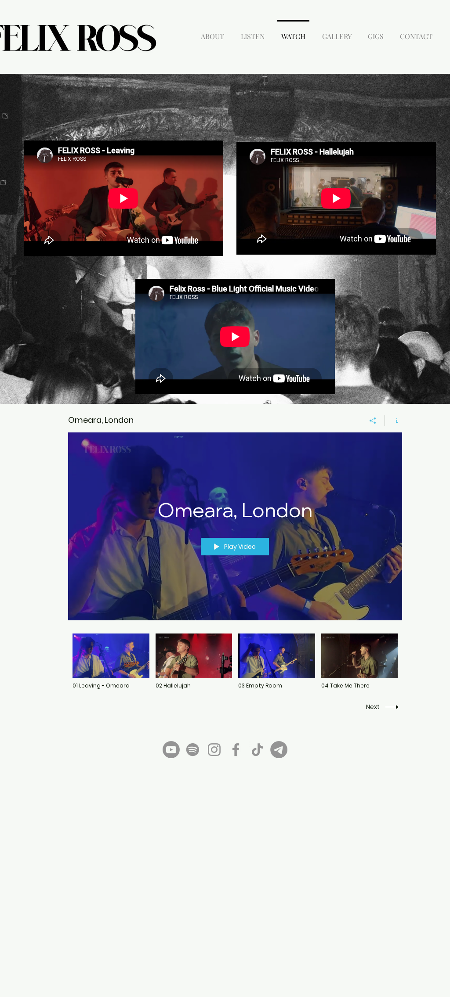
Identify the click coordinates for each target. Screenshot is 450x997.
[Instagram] (214, 749)
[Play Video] (110, 661)
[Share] (373, 420)
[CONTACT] (278, 749)
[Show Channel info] (393, 420)
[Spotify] (192, 749)
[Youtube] (171, 749)
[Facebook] (235, 749)
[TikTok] (257, 749)
